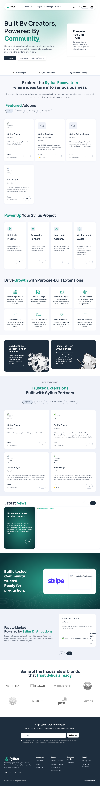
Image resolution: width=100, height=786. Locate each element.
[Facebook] (11, 773)
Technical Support (57, 764)
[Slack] (16, 773)
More (57, 7)
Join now (10, 58)
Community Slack (56, 771)
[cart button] (78, 6)
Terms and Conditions (46, 742)
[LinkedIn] (20, 773)
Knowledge (48, 7)
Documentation (56, 767)
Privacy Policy (60, 742)
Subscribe (73, 735)
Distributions (39, 761)
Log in (85, 6)
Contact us (70, 762)
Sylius (11, 137)
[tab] (9, 111)
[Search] (73, 6)
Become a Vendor (56, 761)
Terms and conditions (85, 765)
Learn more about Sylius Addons (32, 58)
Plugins (39, 7)
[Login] (92, 7)
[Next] (93, 503)
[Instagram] (6, 773)
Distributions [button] (27, 7)
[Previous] (86, 503)
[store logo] (10, 6)
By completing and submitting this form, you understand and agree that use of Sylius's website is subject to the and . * (50, 741)
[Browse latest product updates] (28, 541)
